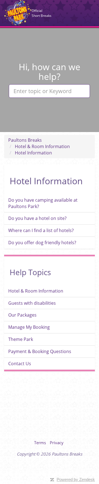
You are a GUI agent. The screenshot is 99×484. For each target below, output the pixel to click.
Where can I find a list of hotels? (41, 230)
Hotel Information (33, 153)
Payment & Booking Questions (39, 351)
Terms (40, 442)
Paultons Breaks (18, 13)
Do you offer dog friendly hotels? (42, 243)
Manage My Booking (29, 327)
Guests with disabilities (32, 303)
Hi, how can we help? (49, 71)
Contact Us (19, 364)
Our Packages (22, 315)
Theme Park (20, 339)
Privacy (57, 442)
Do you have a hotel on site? (37, 218)
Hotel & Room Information (42, 146)
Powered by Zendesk (76, 479)
